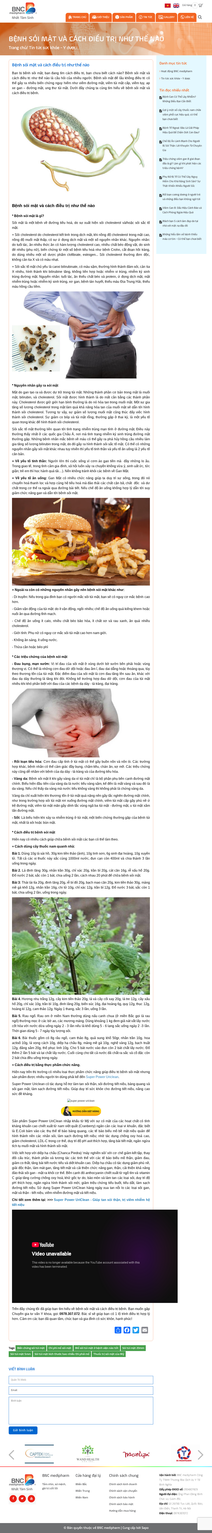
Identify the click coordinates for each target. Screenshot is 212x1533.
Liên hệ (189, 17)
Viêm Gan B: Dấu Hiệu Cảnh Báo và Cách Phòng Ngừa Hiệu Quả (182, 210)
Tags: (12, 1348)
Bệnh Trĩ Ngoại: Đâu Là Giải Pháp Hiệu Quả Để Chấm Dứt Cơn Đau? (181, 130)
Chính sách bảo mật (121, 1504)
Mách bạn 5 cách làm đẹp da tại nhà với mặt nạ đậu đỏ (180, 223)
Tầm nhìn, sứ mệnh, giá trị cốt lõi (54, 1486)
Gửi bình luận (23, 1430)
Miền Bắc (81, 1484)
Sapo (145, 1528)
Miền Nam (82, 1497)
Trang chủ (79, 17)
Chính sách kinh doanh (123, 1484)
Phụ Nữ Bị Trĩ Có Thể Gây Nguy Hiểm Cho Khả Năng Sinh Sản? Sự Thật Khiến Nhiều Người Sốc (181, 181)
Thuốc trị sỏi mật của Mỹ (108, 1354)
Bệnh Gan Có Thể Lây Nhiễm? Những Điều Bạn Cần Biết (179, 99)
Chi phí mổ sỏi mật (60, 1348)
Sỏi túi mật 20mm (133, 1348)
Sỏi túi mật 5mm (20, 1354)
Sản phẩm (126, 17)
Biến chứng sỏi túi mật (31, 1348)
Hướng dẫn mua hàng (122, 1510)
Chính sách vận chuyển (123, 1490)
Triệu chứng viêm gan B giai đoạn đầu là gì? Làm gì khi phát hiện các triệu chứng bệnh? (182, 164)
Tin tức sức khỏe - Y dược (52, 48)
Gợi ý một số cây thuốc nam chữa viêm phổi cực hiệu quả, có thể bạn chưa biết (182, 115)
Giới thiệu (102, 17)
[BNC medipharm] (22, 1482)
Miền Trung (83, 1490)
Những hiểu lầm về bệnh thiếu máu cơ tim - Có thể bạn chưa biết (182, 236)
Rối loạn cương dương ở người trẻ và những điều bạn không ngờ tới (181, 197)
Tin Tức (147, 17)
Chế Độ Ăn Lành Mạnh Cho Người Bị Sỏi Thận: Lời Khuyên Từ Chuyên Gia (182, 146)
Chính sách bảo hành (122, 1497)
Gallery (169, 17)
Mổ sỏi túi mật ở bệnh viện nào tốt (96, 1348)
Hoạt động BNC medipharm (176, 71)
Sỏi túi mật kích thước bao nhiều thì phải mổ (62, 1354)
